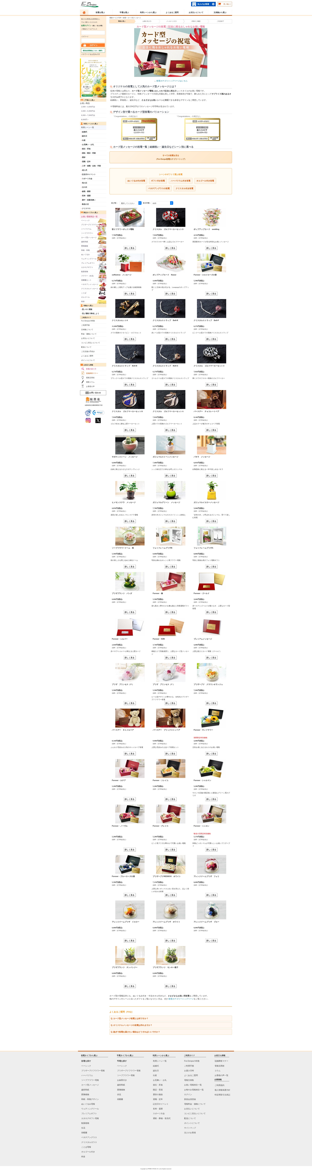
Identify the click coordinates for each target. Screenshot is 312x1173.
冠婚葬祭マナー (92, 373)
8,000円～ (85, 119)
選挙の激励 (158, 1094)
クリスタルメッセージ (89, 289)
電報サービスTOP (115, 18)
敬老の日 (85, 204)
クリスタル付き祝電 (184, 188)
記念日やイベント (89, 174)
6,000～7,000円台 (88, 115)
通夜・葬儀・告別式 (162, 1118)
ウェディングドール (89, 259)
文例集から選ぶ (220, 12)
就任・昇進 (86, 149)
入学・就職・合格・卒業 (91, 166)
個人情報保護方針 (222, 1090)
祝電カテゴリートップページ (181, 999)
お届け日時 (189, 1070)
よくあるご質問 (172, 12)
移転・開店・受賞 (89, 153)
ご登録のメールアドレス (89, 29)
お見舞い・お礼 (88, 144)
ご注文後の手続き (88, 351)
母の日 (84, 183)
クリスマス (86, 208)
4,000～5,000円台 (88, 111)
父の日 (84, 187)
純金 (83, 301)
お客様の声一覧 (221, 1075)
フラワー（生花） (88, 276)
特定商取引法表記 (222, 1095)
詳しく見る (129, 248)
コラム (217, 1070)
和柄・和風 (85, 250)
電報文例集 (189, 1080)
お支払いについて (196, 12)
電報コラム (90, 382)
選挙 (83, 157)
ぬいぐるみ (85, 254)
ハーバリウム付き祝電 (180, 181)
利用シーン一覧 (87, 127)
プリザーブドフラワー (89, 225)
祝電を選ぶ (100, 12)
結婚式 (84, 132)
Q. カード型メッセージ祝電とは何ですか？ (129, 1018)
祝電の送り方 (91, 369)
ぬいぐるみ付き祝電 (136, 181)
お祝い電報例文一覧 (193, 1085)
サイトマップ (190, 1128)
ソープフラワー (87, 233)
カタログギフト (87, 267)
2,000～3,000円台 (88, 107)
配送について (86, 347)
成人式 (84, 170)
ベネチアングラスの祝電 (159, 188)
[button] (99, 413)
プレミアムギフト (88, 263)
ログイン (188, 1094)
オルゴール (85, 297)
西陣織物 (84, 246)
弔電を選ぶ (124, 12)
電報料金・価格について (195, 1104)
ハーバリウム (86, 229)
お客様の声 (90, 386)
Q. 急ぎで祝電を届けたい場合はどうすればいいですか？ (135, 1032)
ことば (83, 293)
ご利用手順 (85, 325)
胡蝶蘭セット (86, 280)
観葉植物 (84, 272)
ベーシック (85, 220)
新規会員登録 (190, 1099)
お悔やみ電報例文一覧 (194, 1090)
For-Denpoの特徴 (88, 321)
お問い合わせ (95, 393)
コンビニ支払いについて (90, 343)
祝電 (124, 18)
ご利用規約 (219, 1085)
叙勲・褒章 (86, 191)
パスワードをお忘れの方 (90, 54)
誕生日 (84, 136)
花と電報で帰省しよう (90, 313)
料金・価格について (89, 334)
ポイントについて (88, 360)
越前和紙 (84, 242)
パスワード (84, 36)
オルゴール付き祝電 (205, 181)
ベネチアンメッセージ (89, 284)
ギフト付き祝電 (158, 181)
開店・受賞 (158, 1090)
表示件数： (147, 203)
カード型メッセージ (89, 237)
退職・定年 (86, 162)
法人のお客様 (203, 4)
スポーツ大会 (87, 179)
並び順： (114, 203)
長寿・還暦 (86, 196)
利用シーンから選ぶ (148, 12)
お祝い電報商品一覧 (89, 216)
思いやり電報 (87, 309)
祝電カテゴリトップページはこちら (172, 81)
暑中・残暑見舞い (89, 200)
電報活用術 (90, 378)
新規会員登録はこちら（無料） (93, 50)
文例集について (87, 329)
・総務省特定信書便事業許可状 (93, 405)
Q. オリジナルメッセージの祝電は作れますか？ (131, 1025)
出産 (83, 140)
